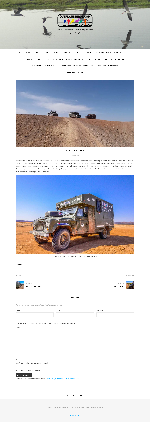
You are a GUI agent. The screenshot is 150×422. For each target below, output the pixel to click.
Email (58, 310)
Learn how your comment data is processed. (63, 379)
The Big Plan (51, 66)
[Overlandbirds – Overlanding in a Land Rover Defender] (75, 20)
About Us (78, 53)
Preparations (94, 59)
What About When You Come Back (77, 66)
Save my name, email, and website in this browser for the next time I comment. (46, 323)
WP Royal (99, 407)
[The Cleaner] (130, 285)
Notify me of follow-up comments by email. (32, 363)
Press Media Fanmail (114, 59)
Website (99, 310)
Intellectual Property (107, 66)
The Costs (36, 66)
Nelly (19, 276)
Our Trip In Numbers (60, 59)
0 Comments (130, 276)
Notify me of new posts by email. (28, 370)
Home (28, 53)
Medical (91, 53)
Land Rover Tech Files (36, 59)
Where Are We (52, 53)
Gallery (38, 53)
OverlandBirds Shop (75, 72)
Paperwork (79, 59)
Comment (19, 327)
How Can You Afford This (110, 53)
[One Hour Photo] (20, 285)
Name (19, 310)
